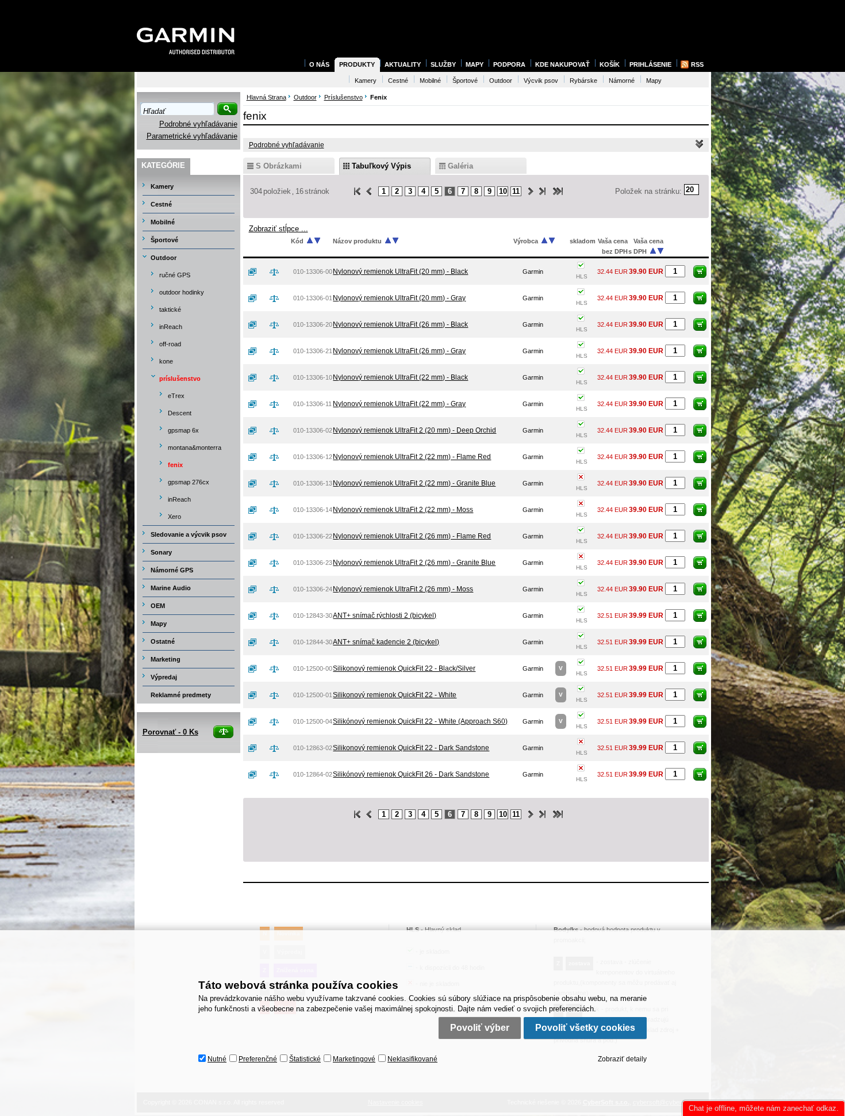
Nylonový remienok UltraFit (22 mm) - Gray (399, 404)
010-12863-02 (312, 747)
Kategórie (163, 165)
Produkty (357, 64)
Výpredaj (164, 677)
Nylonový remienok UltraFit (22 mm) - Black (400, 377)
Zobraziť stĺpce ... (278, 228)
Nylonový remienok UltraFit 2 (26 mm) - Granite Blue (414, 563)
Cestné (161, 204)
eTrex (176, 395)
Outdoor (163, 257)
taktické (170, 309)
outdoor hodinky (181, 292)
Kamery (162, 186)
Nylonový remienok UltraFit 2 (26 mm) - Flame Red (412, 536)
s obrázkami (279, 166)
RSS (697, 64)
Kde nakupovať (562, 64)
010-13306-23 (312, 562)
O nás (319, 64)
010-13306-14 (312, 509)
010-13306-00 (312, 271)
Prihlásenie (650, 64)
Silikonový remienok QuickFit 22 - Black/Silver (404, 668)
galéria (460, 166)
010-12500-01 (312, 694)
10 (503, 191)
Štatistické (305, 1059)
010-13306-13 (312, 483)
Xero (174, 516)
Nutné (217, 1059)
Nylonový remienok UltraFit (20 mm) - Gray (399, 298)
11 (516, 191)
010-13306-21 (312, 350)
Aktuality (403, 64)
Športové (164, 239)
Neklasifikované (412, 1059)
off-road (170, 344)
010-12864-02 (312, 774)
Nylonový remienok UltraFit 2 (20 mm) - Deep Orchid (414, 430)
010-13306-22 (312, 536)
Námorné (622, 80)
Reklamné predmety (181, 694)
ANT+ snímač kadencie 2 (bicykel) (386, 642)
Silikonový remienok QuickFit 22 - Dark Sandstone (411, 748)
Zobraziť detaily (622, 1059)
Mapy (159, 623)
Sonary (161, 552)
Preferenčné (258, 1059)
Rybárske (583, 80)
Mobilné (163, 222)
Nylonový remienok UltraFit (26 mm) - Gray (399, 351)
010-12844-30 (312, 642)
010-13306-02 (312, 430)
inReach (170, 326)
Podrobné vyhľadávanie (198, 124)
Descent (179, 413)
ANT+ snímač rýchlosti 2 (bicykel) (384, 615)
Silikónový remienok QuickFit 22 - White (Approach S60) (420, 721)
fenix (175, 464)
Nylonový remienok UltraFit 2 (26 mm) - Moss (403, 589)
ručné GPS (174, 275)
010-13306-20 (312, 324)
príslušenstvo (180, 378)
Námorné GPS (172, 570)
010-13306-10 (312, 377)
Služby (443, 64)
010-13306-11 (312, 403)
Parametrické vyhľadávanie (192, 136)
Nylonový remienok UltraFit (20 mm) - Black (400, 271)
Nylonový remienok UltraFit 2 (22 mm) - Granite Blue (414, 483)
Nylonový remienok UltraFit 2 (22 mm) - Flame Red (412, 457)
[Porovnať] (279, 271)
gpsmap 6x (183, 430)
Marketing (165, 659)
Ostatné (163, 641)
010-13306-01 (312, 298)
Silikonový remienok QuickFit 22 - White (394, 695)
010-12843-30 (312, 615)
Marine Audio (171, 587)
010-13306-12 (312, 456)
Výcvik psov (541, 80)
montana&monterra (194, 447)
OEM (158, 605)
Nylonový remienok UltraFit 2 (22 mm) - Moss (403, 510)
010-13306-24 (312, 589)
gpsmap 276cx (188, 482)
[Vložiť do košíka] (699, 271)
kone (166, 361)
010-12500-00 (312, 668)
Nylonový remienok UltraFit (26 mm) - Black (400, 324)
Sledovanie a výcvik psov (188, 534)
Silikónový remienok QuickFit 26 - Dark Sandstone (411, 774)
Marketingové (354, 1059)
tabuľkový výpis (381, 166)
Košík (610, 64)
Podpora (509, 64)
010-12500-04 (312, 721)
